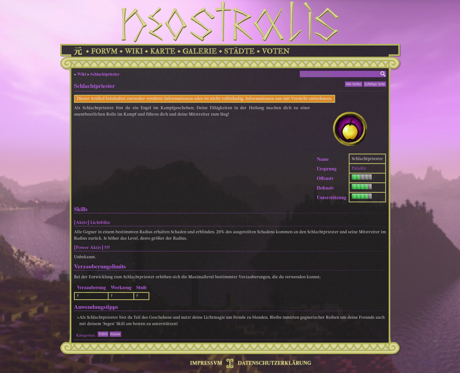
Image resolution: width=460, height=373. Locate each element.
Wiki (81, 74)
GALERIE (200, 51)
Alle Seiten (354, 84)
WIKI (134, 51)
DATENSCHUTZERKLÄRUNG (274, 363)
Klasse (115, 334)
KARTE (162, 51)
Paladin (359, 168)
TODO (103, 334)
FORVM (104, 51)
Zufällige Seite (374, 84)
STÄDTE (239, 51)
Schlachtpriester (105, 74)
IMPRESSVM (206, 363)
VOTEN (276, 51)
